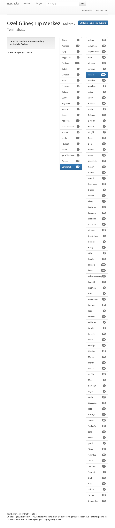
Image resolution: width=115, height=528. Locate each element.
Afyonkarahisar (96, 52)
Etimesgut (70, 86)
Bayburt (96, 121)
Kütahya (96, 345)
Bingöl (96, 132)
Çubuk (70, 69)
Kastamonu (96, 299)
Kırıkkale (96, 317)
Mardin (96, 363)
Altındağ (70, 46)
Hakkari (96, 242)
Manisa (96, 357)
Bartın (96, 109)
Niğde (96, 391)
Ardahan (96, 86)
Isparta (96, 259)
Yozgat (96, 495)
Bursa (96, 155)
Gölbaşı (70, 92)
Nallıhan (70, 144)
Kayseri (96, 305)
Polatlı (70, 150)
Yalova (96, 489)
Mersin (96, 368)
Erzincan (96, 207)
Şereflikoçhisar (70, 155)
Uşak (96, 478)
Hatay (96, 247)
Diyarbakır (96, 184)
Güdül (70, 98)
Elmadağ (70, 75)
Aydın (96, 98)
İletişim (39, 3)
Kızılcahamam (70, 126)
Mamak (70, 132)
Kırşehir (96, 328)
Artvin (96, 92)
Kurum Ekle (87, 10)
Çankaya (70, 63)
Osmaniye (96, 403)
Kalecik (70, 109)
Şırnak (96, 443)
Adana (96, 40)
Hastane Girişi (102, 10)
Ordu (96, 397)
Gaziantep (96, 224)
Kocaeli (96, 334)
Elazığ (96, 201)
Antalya (96, 80)
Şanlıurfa (96, 426)
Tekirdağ (96, 455)
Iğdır (96, 253)
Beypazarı (70, 57)
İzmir (96, 270)
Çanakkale (96, 161)
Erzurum (96, 213)
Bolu (96, 144)
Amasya (96, 69)
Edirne (96, 196)
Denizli (96, 178)
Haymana (70, 103)
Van (96, 484)
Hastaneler (13, 3)
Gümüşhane (96, 236)
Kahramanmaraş (96, 276)
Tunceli (96, 472)
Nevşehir (96, 386)
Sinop (96, 438)
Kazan (70, 115)
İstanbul (96, 265)
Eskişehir (96, 219)
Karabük (96, 282)
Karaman (96, 288)
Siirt (96, 432)
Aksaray (96, 63)
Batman (96, 115)
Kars (96, 294)
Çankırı (96, 167)
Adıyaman (96, 46)
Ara (82, 3)
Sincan (70, 161)
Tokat (96, 461)
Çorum (96, 173)
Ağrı (96, 57)
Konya (96, 340)
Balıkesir (96, 103)
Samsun (96, 420)
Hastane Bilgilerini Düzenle (94, 23)
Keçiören (70, 121)
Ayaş (70, 52)
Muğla (96, 374)
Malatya (96, 351)
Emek (70, 80)
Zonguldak (96, 501)
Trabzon (96, 466)
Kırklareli (96, 322)
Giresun (96, 230)
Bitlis (96, 138)
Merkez (70, 138)
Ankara (96, 75)
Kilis (96, 311)
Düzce (96, 190)
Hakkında (27, 3)
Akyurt (70, 40)
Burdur (96, 150)
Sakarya (96, 414)
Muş (96, 380)
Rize (96, 409)
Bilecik (96, 126)
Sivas (96, 449)
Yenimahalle (70, 167)
